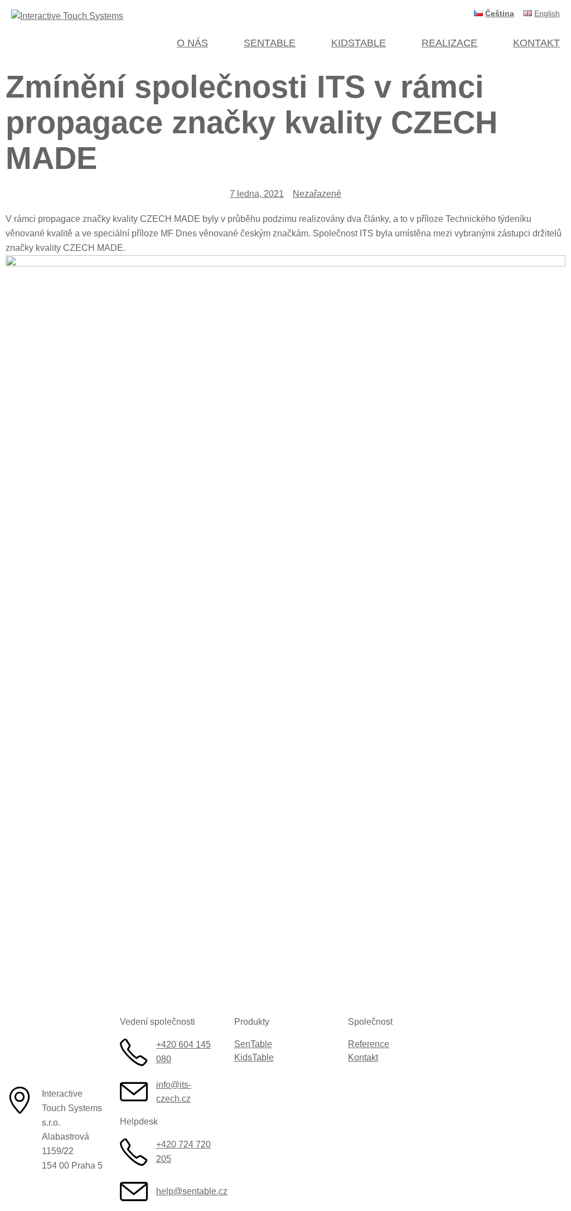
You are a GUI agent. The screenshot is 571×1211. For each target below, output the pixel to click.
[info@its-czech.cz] (134, 1092)
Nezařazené (317, 193)
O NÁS (192, 43)
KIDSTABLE (358, 43)
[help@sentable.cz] (134, 1191)
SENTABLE (270, 43)
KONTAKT (536, 43)
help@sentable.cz (192, 1191)
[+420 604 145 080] (134, 1052)
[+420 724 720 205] (134, 1152)
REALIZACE (449, 43)
